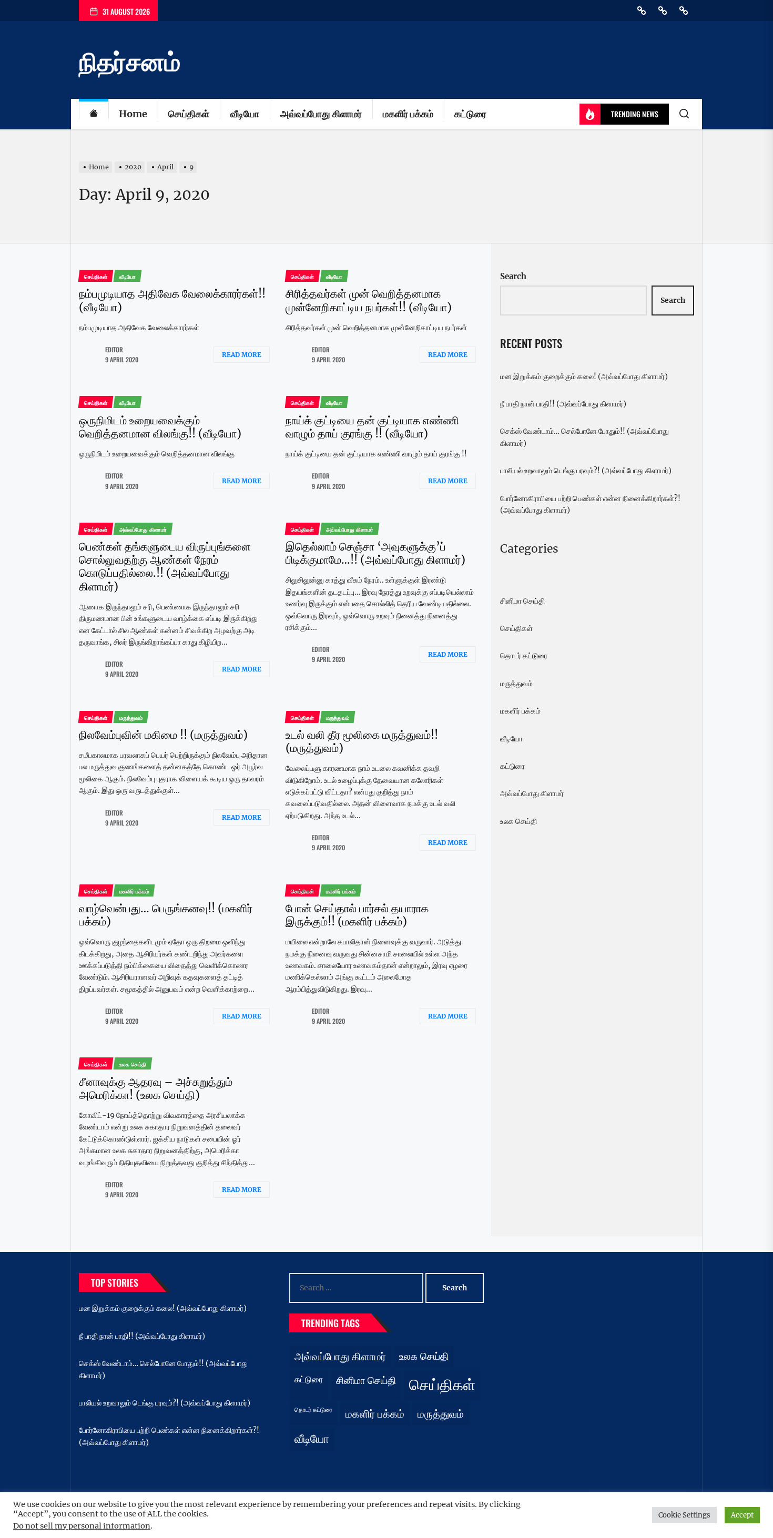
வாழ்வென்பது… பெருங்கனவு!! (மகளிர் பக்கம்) (165, 915)
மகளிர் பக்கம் (408, 114)
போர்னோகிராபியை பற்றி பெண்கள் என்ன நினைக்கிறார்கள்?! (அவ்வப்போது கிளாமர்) (590, 504)
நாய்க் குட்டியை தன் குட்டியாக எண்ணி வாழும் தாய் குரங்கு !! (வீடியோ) (372, 427)
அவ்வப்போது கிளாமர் (321, 114)
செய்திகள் (188, 114)
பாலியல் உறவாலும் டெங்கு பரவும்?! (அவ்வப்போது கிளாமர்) (586, 470)
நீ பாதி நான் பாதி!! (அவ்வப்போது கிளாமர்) (563, 404)
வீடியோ (244, 114)
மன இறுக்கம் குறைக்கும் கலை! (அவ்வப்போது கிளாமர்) (584, 376)
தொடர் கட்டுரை (523, 655)
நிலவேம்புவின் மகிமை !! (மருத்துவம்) (163, 735)
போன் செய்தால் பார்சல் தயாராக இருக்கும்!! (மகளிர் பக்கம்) (357, 915)
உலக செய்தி (518, 821)
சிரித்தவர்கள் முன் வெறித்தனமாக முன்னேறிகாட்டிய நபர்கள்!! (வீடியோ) (369, 300)
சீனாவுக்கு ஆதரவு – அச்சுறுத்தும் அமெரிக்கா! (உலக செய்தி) (155, 1088)
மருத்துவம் (516, 683)
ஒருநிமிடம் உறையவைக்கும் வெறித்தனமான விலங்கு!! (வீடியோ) (160, 427)
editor (114, 349)
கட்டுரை (470, 114)
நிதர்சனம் (129, 62)
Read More (241, 355)
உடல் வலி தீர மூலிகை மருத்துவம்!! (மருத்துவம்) (362, 741)
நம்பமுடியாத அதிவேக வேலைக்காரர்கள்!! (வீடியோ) (172, 300)
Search (513, 276)
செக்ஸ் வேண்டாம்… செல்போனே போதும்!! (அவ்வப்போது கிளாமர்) (584, 436)
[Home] (93, 114)
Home (133, 114)
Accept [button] (742, 1515)
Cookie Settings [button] (684, 1515)
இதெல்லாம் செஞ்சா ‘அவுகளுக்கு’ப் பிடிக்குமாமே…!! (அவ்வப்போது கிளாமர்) (375, 553)
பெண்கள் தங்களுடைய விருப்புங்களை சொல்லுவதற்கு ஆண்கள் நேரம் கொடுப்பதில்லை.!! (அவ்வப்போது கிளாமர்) (165, 566)
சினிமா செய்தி (522, 601)
